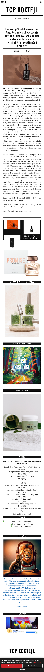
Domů (18, 18)
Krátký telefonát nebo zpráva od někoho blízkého (22, 508)
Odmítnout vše (32, 666)
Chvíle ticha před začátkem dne (22, 476)
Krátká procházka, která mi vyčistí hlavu (22, 472)
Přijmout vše (11, 666)
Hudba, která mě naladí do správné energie (22, 485)
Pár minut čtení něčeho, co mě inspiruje (22, 494)
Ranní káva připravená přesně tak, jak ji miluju (22, 467)
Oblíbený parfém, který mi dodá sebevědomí (22, 481)
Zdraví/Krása (25, 18)
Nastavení (22, 669)
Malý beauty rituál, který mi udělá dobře (22, 490)
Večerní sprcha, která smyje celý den (22, 504)
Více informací (37, 662)
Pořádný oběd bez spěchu (22, 499)
